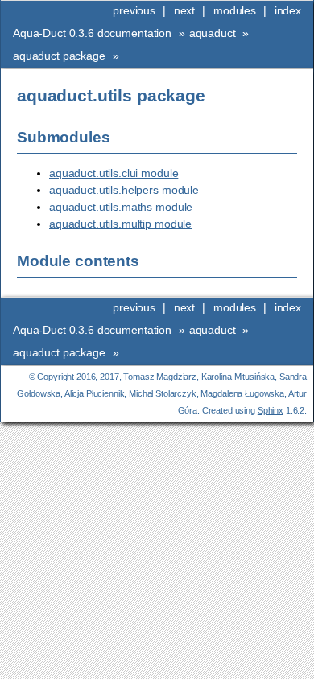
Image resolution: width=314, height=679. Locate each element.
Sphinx (270, 410)
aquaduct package (59, 55)
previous (134, 10)
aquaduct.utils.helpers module (124, 189)
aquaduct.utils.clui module (113, 173)
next (184, 10)
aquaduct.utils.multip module (120, 223)
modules (234, 10)
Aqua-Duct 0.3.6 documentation (92, 33)
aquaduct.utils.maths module (120, 206)
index (288, 10)
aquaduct (212, 33)
